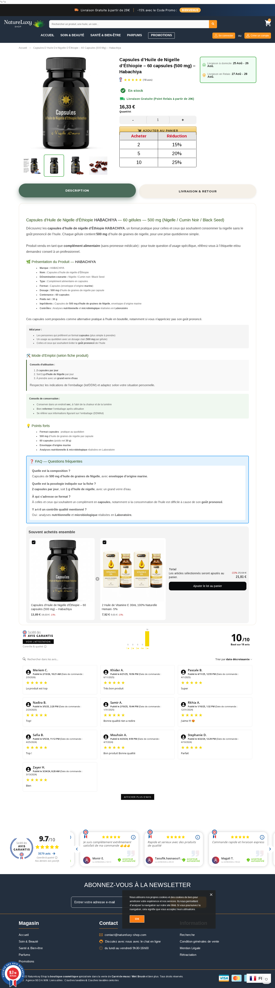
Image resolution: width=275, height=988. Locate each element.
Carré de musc (121, 976)
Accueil (23, 47)
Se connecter (226, 35)
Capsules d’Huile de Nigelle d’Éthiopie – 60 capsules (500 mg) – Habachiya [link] (58, 607)
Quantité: (125, 111)
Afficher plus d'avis (137, 796)
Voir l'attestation (38, 641)
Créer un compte (260, 35)
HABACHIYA (105, 220)
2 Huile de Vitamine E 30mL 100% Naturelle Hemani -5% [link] (129, 607)
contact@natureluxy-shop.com (125, 934)
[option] (65, 104)
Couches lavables (74, 980)
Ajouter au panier (160, 130)
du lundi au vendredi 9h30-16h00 (127, 948)
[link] (62, 571)
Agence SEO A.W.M (37, 980)
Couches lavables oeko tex (103, 980)
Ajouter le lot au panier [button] (207, 586)
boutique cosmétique (64, 976)
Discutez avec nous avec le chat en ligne (133, 941)
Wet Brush (138, 976)
